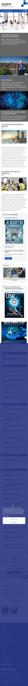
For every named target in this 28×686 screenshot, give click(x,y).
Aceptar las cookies (14, 519)
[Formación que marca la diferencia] (14, 184)
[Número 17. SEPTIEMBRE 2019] (14, 305)
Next (25, 232)
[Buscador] (23, 11)
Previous (3, 232)
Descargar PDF (9, 247)
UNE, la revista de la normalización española (14, 288)
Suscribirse (8, 258)
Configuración (6, 515)
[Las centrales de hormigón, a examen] (14, 137)
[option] (14, 232)
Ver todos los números (11, 218)
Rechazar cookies (14, 522)
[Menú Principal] (26, 10)
